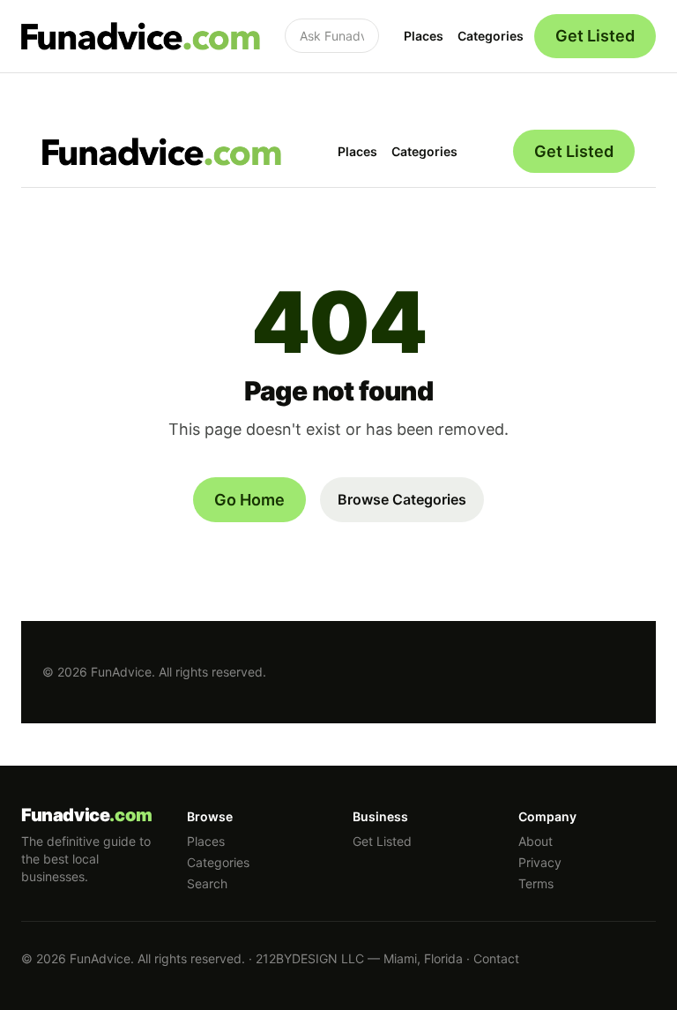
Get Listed (595, 35)
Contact (496, 958)
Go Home (249, 499)
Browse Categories (402, 499)
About (535, 841)
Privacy (540, 862)
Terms (536, 883)
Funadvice (87, 815)
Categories (491, 35)
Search (207, 883)
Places (423, 35)
